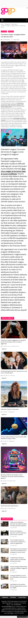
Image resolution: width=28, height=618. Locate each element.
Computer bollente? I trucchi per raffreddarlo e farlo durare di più (18, 577)
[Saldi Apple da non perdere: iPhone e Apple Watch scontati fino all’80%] (4, 586)
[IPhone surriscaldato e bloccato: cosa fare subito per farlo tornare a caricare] (4, 532)
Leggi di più (4, 349)
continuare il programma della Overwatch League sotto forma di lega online (12, 104)
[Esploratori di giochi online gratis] (14, 394)
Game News (3, 31)
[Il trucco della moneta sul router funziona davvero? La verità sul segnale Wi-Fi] (4, 541)
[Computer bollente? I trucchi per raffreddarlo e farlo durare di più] (4, 577)
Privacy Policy (22, 597)
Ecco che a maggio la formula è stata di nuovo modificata (13, 171)
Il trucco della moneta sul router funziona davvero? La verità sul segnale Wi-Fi (17, 541)
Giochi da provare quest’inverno (9, 506)
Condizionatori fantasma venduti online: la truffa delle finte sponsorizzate (18, 559)
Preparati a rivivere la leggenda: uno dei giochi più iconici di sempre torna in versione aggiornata (13, 341)
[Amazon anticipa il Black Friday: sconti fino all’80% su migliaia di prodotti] (4, 568)
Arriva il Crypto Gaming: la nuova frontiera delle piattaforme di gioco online (14, 437)
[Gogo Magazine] (8, 12)
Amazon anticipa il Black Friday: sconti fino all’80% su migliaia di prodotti (18, 568)
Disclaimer (13, 597)
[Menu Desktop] (2, 20)
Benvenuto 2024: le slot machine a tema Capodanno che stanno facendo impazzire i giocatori (12, 476)
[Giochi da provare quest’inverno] (14, 495)
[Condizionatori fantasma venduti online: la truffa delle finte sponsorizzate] (4, 559)
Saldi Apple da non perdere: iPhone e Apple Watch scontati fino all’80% (18, 586)
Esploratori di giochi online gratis (10, 409)
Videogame (10, 31)
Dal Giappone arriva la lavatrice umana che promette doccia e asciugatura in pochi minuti (18, 550)
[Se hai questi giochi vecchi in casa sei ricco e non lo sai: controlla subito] (14, 360)
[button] (26, 20)
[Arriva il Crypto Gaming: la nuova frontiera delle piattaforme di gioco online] (14, 426)
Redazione (5, 597)
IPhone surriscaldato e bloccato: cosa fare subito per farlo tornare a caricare (18, 532)
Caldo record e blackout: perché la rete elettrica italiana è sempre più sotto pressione (18, 523)
